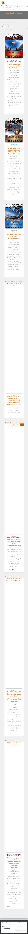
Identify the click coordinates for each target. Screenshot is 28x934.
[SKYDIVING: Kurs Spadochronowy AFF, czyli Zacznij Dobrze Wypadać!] (14, 130)
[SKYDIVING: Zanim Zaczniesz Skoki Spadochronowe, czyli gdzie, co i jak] (14, 337)
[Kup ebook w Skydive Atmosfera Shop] (20, 111)
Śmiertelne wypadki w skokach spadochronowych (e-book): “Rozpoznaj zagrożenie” (14, 698)
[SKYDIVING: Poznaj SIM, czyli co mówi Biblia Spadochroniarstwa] (14, 478)
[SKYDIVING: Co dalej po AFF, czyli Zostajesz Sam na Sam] (14, 216)
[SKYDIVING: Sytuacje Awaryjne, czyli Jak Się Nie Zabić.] (14, 46)
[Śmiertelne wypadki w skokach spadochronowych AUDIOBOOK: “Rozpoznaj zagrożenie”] (14, 796)
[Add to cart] (21, 569)
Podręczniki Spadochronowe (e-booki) (14, 61)
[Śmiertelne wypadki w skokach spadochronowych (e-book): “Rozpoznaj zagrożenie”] (14, 632)
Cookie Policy (7, 928)
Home (3, 22)
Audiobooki (10, 854)
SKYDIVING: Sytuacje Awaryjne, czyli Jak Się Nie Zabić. (14, 66)
